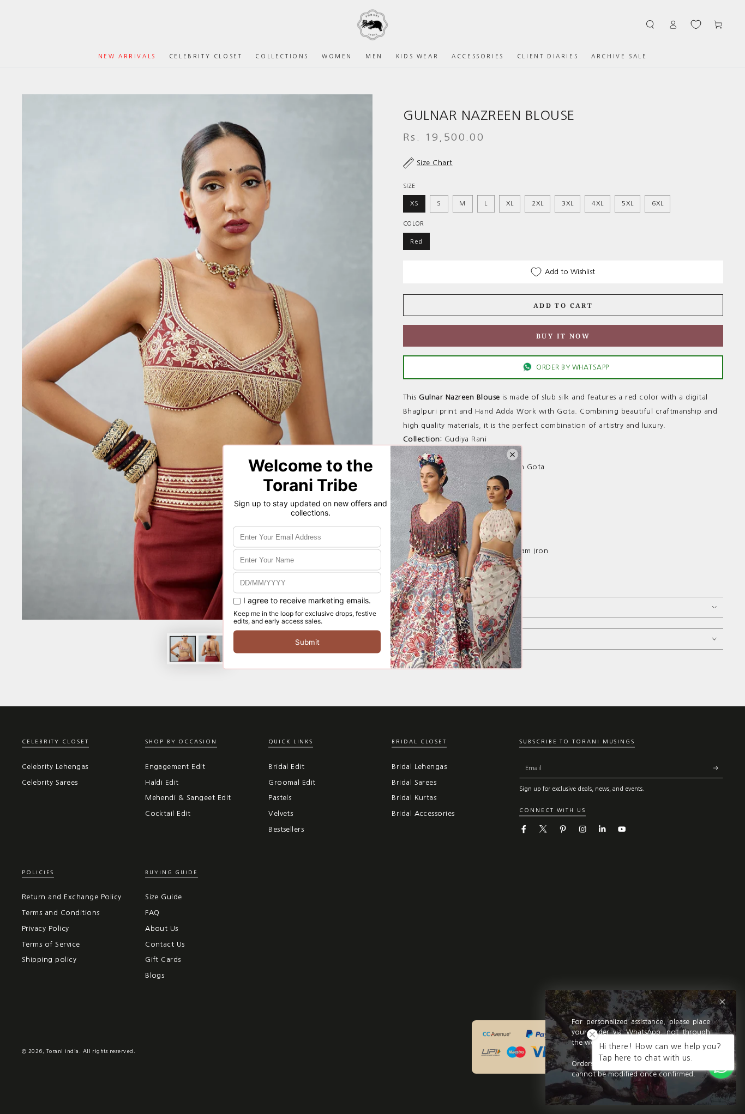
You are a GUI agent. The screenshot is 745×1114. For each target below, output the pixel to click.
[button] (650, 24)
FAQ (152, 912)
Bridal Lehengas (419, 766)
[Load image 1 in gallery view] (183, 648)
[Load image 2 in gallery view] (212, 648)
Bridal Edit (286, 766)
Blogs (154, 975)
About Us (161, 928)
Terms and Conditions (61, 912)
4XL (597, 203)
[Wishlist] (696, 24)
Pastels (279, 797)
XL (510, 203)
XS (414, 203)
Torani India (62, 1051)
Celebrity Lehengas (55, 766)
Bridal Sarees (414, 782)
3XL (567, 203)
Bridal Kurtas (414, 797)
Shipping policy (49, 959)
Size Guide (163, 896)
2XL (537, 203)
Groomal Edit (292, 782)
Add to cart (563, 305)
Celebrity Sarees (50, 782)
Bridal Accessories (423, 813)
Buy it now (563, 336)
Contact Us (165, 944)
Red (416, 241)
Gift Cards (163, 959)
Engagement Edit (175, 766)
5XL (627, 203)
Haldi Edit (162, 782)
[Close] (722, 1002)
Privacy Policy (45, 928)
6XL (657, 203)
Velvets (280, 813)
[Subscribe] (718, 768)
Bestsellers (286, 829)
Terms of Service (51, 944)
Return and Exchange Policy (71, 896)
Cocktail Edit (167, 813)
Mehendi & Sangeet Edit (188, 797)
